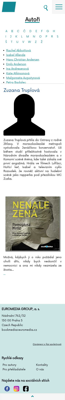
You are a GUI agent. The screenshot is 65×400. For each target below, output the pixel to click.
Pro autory (9, 365)
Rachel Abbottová (18, 50)
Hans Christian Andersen (22, 59)
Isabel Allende (15, 55)
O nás (40, 369)
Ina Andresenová (17, 68)
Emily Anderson (16, 64)
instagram (16, 388)
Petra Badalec (16, 82)
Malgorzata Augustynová (23, 78)
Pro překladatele (14, 369)
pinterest (7, 388)
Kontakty (42, 365)
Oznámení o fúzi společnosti (47, 344)
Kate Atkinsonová (17, 73)
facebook (26, 388)
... (4, 274)
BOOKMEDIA (19, 7)
